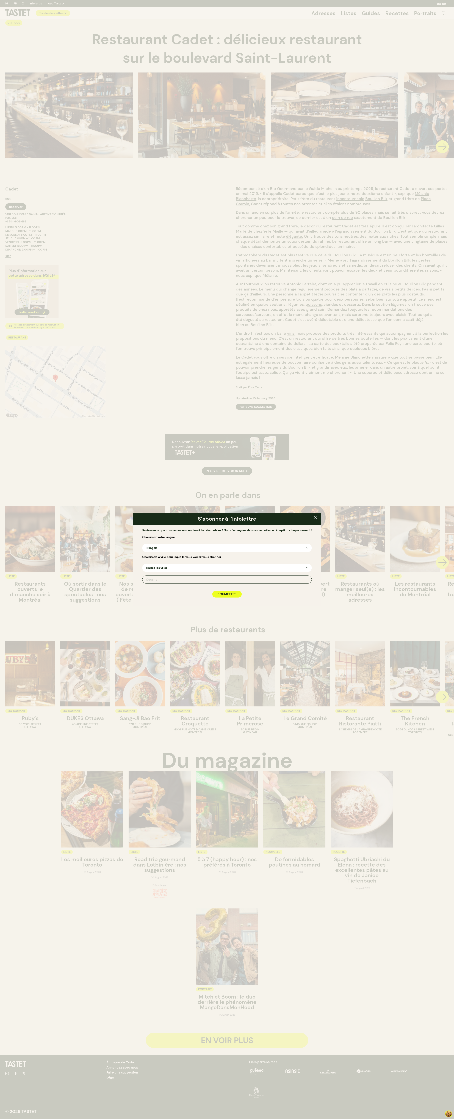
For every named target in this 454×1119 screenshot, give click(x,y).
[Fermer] (315, 518)
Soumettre (227, 594)
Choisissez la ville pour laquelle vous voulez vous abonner (181, 557)
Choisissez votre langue (158, 537)
